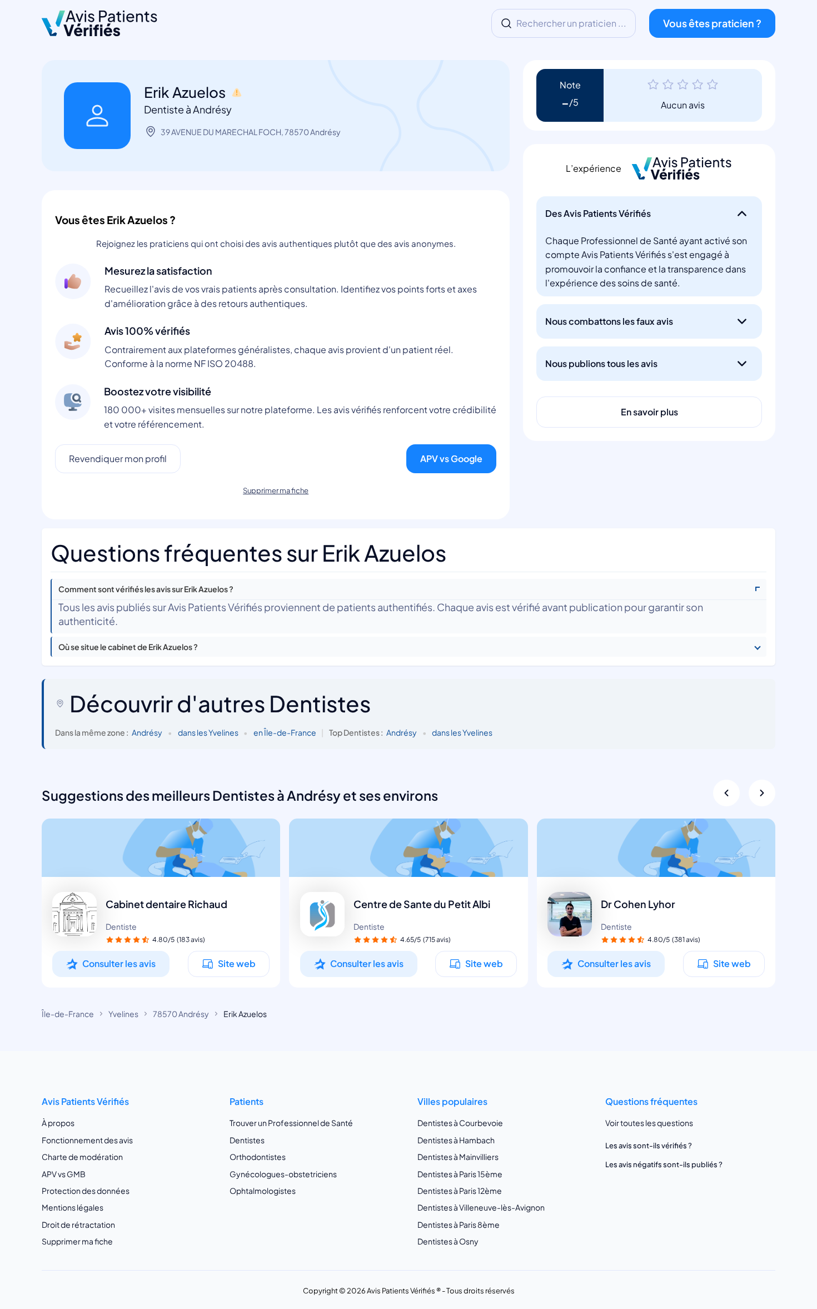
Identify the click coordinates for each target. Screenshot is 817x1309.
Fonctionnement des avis (87, 1140)
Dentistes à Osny (448, 1242)
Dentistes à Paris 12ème (459, 1191)
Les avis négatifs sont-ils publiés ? (664, 1164)
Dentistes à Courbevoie (460, 1123)
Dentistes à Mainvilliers (458, 1157)
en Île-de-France (284, 732)
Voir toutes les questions (649, 1123)
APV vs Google (451, 458)
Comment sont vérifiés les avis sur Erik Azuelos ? (145, 589)
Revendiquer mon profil (118, 458)
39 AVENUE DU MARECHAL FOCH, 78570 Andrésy (251, 132)
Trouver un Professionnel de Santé (291, 1123)
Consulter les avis (119, 963)
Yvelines (123, 1014)
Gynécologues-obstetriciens (283, 1174)
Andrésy (147, 732)
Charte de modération (82, 1157)
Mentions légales (72, 1208)
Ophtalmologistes (263, 1191)
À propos (58, 1123)
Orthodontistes (258, 1157)
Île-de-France (68, 1014)
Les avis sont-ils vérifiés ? (648, 1145)
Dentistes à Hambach (456, 1140)
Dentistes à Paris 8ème (458, 1224)
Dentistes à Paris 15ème (459, 1174)
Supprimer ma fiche (275, 490)
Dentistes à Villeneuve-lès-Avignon (481, 1208)
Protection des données (85, 1191)
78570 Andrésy (181, 1014)
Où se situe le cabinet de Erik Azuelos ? (128, 647)
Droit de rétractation (78, 1224)
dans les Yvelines (208, 732)
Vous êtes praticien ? (712, 23)
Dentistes (247, 1140)
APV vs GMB (64, 1174)
